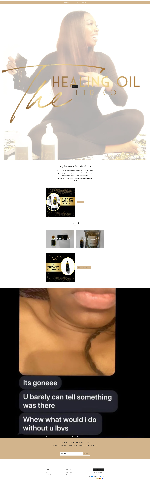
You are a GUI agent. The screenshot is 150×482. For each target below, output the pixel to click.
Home (84, 6)
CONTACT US (48, 471)
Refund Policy (48, 474)
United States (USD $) (98, 469)
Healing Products (92, 6)
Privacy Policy (48, 472)
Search (47, 469)
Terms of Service (69, 472)
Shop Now (75, 86)
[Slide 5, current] (77, 436)
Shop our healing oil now (84, 267)
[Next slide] (102, 436)
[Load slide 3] (75, 436)
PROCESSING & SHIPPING (71, 471)
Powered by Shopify (100, 474)
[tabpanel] (75, 84)
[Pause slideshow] (100, 436)
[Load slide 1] (72, 436)
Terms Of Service (69, 469)
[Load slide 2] (73, 436)
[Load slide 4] (76, 436)
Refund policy (68, 474)
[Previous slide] (46, 436)
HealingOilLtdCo (53, 7)
